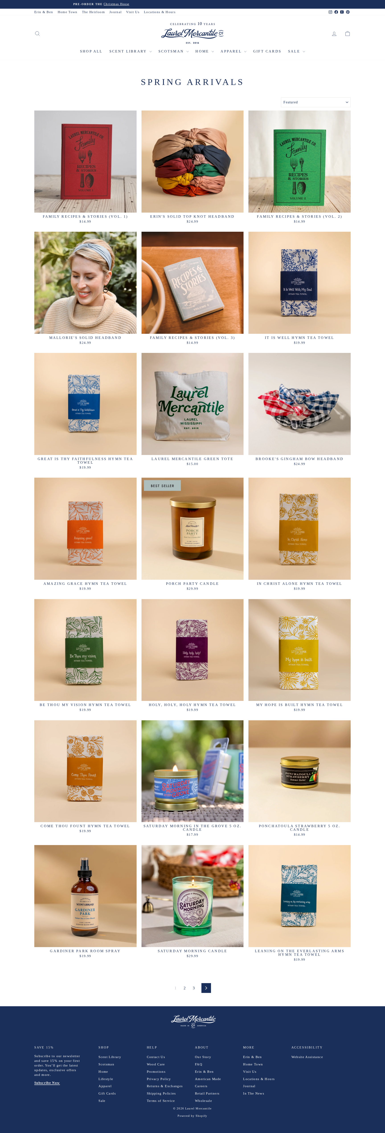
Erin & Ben (43, 12)
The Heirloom (93, 12)
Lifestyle (105, 1079)
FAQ (198, 1064)
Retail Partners (207, 1093)
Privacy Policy (159, 1079)
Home (203, 51)
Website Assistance (307, 1057)
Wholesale (203, 1101)
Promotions (156, 1071)
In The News (253, 1093)
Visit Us (132, 12)
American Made (208, 1079)
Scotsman (172, 51)
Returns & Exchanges (165, 1086)
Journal (115, 12)
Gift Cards (267, 51)
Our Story (203, 1057)
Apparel (232, 51)
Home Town (68, 12)
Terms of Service (161, 1101)
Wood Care (156, 1064)
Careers (201, 1086)
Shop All (91, 51)
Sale (295, 51)
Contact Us (156, 1057)
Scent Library (128, 51)
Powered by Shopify (192, 1115)
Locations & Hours (160, 12)
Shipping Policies (161, 1093)
